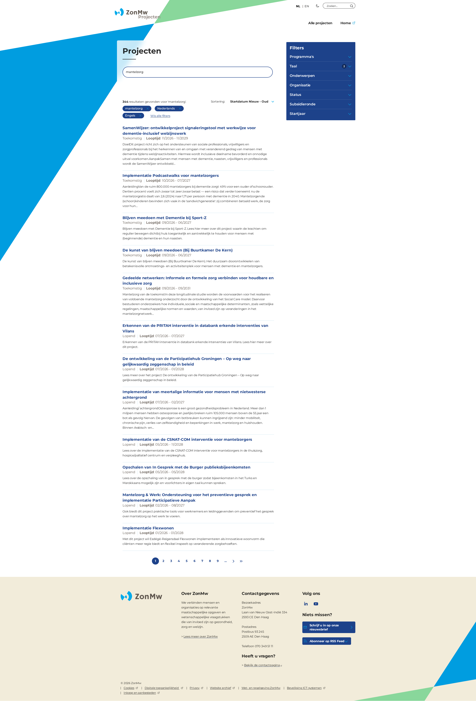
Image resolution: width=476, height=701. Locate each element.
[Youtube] (315, 603)
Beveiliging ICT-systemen (304, 688)
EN (307, 6)
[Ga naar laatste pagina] (241, 561)
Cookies (129, 688)
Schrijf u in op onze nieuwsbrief (324, 627)
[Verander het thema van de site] (317, 6)
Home (345, 23)
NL (298, 6)
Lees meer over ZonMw (201, 636)
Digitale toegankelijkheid (162, 688)
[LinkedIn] (305, 603)
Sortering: (218, 101)
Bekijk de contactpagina (262, 665)
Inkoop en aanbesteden (140, 692)
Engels (130, 115)
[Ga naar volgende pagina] (233, 561)
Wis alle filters (160, 116)
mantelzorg (133, 108)
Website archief (220, 688)
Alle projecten (320, 23)
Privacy (195, 688)
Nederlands (166, 108)
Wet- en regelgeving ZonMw (261, 688)
